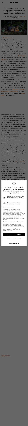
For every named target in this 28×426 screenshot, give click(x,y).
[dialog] (14, 213)
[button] (14, 207)
